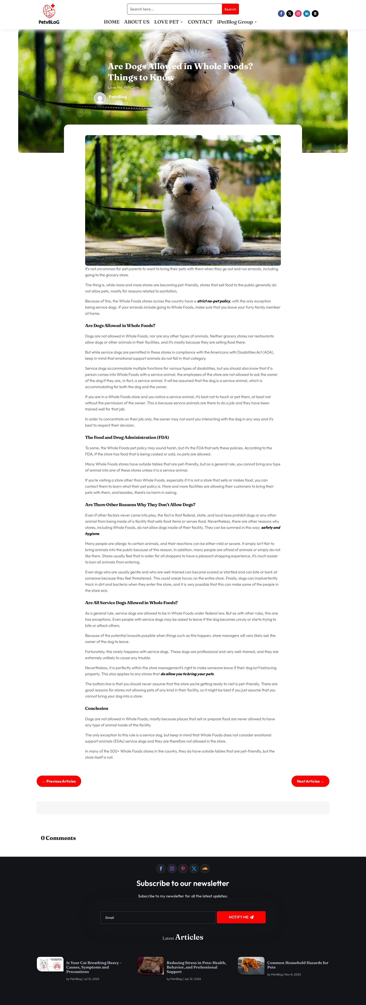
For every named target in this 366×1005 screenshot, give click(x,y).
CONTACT (200, 22)
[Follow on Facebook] (281, 13)
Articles (189, 937)
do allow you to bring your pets (187, 673)
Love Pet (115, 87)
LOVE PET (166, 22)
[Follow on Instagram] (298, 13)
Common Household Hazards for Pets (298, 965)
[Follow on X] (289, 13)
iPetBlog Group (235, 22)
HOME (111, 22)
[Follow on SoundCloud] (205, 868)
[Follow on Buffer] (315, 13)
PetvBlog (76, 979)
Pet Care (131, 87)
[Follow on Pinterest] (183, 868)
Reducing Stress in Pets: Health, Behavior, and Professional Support (196, 967)
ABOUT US (137, 22)
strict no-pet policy (213, 301)
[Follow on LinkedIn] (306, 13)
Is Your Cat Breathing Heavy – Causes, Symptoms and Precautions (94, 967)
